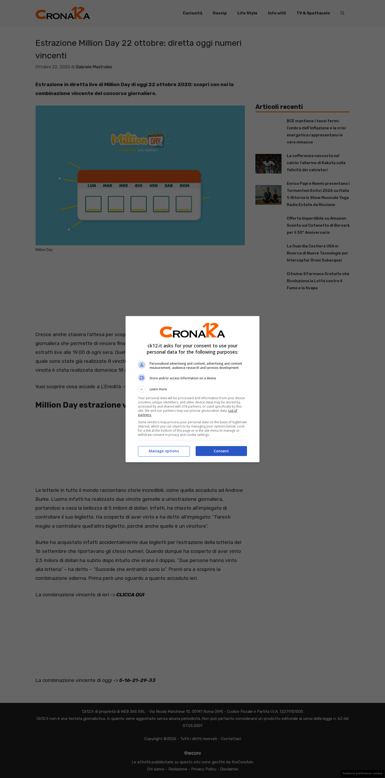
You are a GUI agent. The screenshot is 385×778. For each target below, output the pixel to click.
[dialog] (192, 389)
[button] (192, 389)
